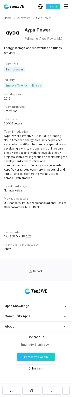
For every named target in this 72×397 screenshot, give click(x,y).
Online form (36, 368)
